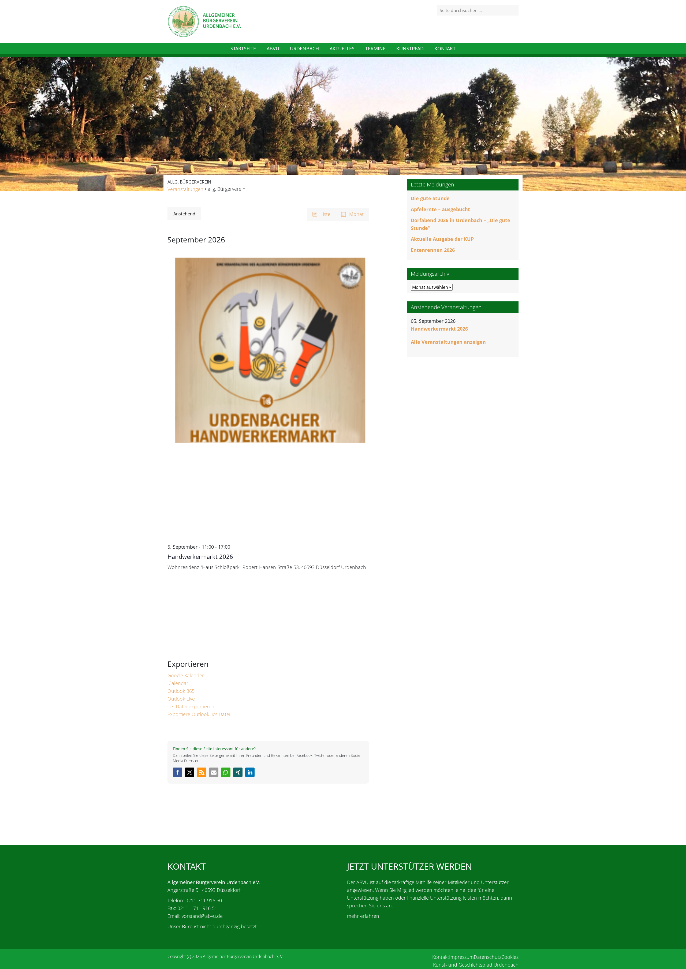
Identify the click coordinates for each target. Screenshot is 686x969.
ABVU (273, 48)
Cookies (510, 957)
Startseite (243, 48)
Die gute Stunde (430, 198)
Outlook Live (181, 698)
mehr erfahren (363, 916)
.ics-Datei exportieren (190, 706)
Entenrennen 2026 (433, 250)
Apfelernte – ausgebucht (440, 209)
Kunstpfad (410, 48)
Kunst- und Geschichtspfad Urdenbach (476, 964)
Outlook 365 (181, 691)
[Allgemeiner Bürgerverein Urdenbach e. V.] (204, 21)
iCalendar (177, 683)
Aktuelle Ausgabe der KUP (442, 239)
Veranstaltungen (185, 189)
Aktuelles (342, 48)
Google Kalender (185, 675)
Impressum (461, 957)
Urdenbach (304, 48)
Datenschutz (487, 957)
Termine (375, 48)
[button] (177, 772)
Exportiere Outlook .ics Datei (198, 714)
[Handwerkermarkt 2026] (268, 396)
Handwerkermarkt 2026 (200, 556)
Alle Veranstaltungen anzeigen (448, 342)
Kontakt (445, 48)
